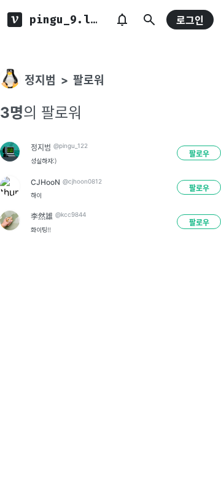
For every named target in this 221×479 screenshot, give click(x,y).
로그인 (190, 20)
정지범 (40, 80)
